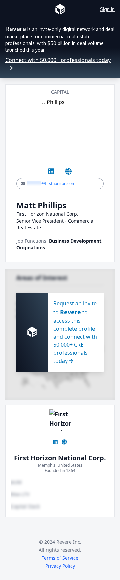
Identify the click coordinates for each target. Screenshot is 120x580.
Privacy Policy (60, 566)
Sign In (107, 9)
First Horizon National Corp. (60, 457)
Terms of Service (60, 558)
